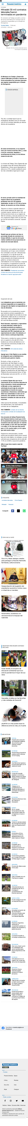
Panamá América (8, 1075)
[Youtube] (23, 1101)
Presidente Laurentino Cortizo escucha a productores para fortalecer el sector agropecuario (12, 272)
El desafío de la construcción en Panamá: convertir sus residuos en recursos (18, 847)
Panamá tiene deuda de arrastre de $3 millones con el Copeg (19, 754)
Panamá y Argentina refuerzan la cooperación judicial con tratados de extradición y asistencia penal (19, 926)
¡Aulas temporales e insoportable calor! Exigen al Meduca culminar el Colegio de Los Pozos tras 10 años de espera (18, 995)
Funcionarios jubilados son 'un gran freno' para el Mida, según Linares (18, 857)
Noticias (5, 1105)
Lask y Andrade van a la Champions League (18, 877)
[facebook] (5, 1101)
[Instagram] (11, 1101)
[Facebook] (1, 1)
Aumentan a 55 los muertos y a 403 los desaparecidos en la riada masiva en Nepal (18, 836)
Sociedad (14, 751)
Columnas (22, 1105)
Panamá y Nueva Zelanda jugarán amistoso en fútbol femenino (17, 972)
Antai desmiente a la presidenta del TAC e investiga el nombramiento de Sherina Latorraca (18, 890)
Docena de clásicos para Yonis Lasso (19, 866)
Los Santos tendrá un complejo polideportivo (19, 936)
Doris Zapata (18, 500)
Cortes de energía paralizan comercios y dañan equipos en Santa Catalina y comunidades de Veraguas (19, 776)
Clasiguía (16, 1089)
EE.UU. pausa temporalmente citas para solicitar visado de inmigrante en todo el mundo (18, 812)
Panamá (10, 504)
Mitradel (4, 504)
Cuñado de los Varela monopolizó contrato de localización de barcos (13, 411)
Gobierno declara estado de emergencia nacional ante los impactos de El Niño (19, 824)
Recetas (16, 1080)
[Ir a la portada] (14, 4)
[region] (14, 63)
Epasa (15, 1075)
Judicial (14, 738)
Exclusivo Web (15, 1105)
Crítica (5, 1080)
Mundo (14, 807)
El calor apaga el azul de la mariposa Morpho (19, 900)
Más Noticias (6, 734)
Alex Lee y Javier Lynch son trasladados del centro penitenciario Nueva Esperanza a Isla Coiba (18, 949)
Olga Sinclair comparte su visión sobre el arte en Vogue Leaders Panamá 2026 (18, 983)
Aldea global (16, 898)
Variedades (15, 978)
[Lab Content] (14, 1068)
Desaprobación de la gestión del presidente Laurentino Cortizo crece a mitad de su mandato (13, 588)
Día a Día (6, 1085)
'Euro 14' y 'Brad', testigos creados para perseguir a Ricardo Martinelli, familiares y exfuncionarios (13, 560)
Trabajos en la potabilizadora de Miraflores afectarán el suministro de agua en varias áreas (18, 789)
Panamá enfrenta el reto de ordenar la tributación (19, 800)
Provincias (15, 771)
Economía (15, 797)
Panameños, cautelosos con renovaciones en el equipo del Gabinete (11, 615)
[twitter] (17, 1101)
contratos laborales (7, 500)
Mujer (5, 1089)
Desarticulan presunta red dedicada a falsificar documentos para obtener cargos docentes (18, 743)
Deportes (14, 761)
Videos (9, 1105)
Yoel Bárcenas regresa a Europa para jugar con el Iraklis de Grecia (19, 764)
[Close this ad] (27, 1117)
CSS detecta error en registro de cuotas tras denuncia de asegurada (18, 960)
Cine (15, 1085)
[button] (12, 510)
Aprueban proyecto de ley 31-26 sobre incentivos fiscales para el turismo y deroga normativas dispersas (18, 913)
